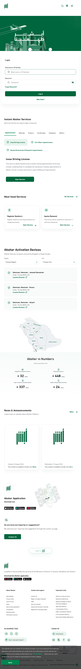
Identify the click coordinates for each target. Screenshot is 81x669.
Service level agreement (13, 607)
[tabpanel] (40, 160)
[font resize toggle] (11, 633)
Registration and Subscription (39, 609)
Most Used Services (15, 196)
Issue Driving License (18, 158)
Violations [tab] (52, 132)
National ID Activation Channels (39, 607)
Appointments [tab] (10, 132)
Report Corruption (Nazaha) (38, 599)
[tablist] (40, 133)
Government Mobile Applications (64, 617)
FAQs (32, 601)
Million (26, 376)
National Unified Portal (62, 599)
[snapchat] (69, 640)
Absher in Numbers (40, 358)
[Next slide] (50, 49)
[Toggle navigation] (72, 5)
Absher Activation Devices (22, 249)
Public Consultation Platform (63, 611)
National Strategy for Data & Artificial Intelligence (63, 602)
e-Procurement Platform (62, 614)
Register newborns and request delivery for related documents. (21, 220)
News (7, 604)
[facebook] (63, 640)
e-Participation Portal (62, 609)
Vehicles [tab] (22, 132)
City (43, 258)
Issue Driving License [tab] (17, 142)
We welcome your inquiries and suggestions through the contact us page (30, 528)
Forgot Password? (11, 87)
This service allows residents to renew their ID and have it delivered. (58, 220)
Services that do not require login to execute (20, 122)
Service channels (36, 604)
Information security (12, 614)
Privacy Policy (10, 599)
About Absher (10, 596)
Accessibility (9, 609)
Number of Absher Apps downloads (58, 382)
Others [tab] (61, 132)
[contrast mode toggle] (6, 633)
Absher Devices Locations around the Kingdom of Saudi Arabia (27, 254)
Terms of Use (10, 601)
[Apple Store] (9, 508)
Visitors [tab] (31, 132)
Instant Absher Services (17, 119)
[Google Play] (20, 508)
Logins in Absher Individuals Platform (22, 382)
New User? (41, 99)
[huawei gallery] (31, 508)
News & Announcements (17, 410)
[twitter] (58, 640)
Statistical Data (10, 612)
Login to (38, 550)
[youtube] (53, 640)
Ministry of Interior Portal (63, 596)
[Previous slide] (30, 49)
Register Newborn (14, 216)
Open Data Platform (61, 606)
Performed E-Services (58, 371)
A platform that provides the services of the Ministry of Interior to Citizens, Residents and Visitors (40, 571)
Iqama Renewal (50, 216)
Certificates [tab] (41, 132)
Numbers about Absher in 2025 (40, 363)
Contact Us (13, 536)
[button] (40, 274)
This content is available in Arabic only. (22, 466)
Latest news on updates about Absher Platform (21, 413)
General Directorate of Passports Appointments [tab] (26, 150)
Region (6, 258)
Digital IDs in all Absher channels (22, 371)
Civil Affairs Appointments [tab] (44, 142)
